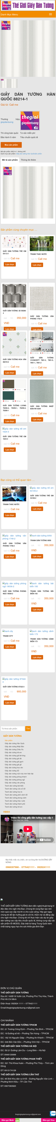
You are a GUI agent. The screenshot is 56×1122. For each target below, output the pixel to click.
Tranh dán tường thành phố (15, 804)
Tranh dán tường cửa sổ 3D (15, 788)
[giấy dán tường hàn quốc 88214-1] (28, 48)
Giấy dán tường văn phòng (15, 782)
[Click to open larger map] (28, 949)
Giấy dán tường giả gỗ (13, 764)
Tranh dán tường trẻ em (13, 807)
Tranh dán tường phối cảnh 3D (16, 794)
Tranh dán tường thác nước (15, 801)
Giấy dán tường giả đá (13, 758)
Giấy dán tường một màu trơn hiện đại (19, 773)
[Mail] (39, 878)
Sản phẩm (38, 154)
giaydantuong (7, 121)
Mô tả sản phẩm (10, 159)
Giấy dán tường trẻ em (13, 752)
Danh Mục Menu (9, 14)
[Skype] (17, 889)
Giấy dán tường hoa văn (14, 767)
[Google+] (39, 889)
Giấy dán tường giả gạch (14, 761)
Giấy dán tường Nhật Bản (14, 746)
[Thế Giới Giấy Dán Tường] (30, 120)
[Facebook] (17, 878)
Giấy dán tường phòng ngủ (15, 779)
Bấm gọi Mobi (8, 1120)
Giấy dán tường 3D (12, 770)
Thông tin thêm (28, 159)
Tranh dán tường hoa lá (13, 792)
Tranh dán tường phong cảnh (15, 797)
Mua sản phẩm (11, 144)
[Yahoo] (28, 889)
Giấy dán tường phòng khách (16, 776)
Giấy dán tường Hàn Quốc (25, 154)
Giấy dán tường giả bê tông (15, 755)
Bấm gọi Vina (48, 1120)
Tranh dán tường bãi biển (14, 785)
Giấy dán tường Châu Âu (14, 749)
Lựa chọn (9, 264)
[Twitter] (28, 878)
